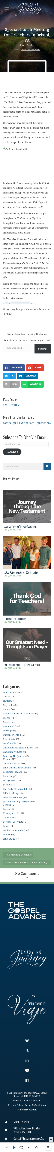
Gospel (6, 696)
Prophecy (8, 722)
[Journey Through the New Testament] (27, 511)
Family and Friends (13, 830)
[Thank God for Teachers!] (27, 603)
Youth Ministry (11, 692)
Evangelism (36, 50)
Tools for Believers (12, 797)
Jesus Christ (9, 739)
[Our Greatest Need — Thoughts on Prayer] (27, 649)
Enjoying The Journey (14, 756)
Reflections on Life (12, 772)
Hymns (6, 709)
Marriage (8, 730)
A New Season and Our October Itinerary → (27, 862)
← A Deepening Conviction (18, 855)
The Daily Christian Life (15, 789)
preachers (44, 423)
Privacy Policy (15, 1105)
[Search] (47, 466)
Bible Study (9, 839)
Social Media (9, 743)
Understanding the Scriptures (19, 713)
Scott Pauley (27, 45)
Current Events (26, 50)
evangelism (26, 423)
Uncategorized (10, 813)
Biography (8, 705)
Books (6, 826)
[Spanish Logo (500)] (27, 1008)
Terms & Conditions (35, 1105)
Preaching (8, 776)
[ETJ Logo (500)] (27, 959)
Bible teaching (10, 793)
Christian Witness (12, 752)
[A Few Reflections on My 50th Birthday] (27, 557)
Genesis (7, 805)
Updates (7, 759)
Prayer (6, 718)
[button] (6, 9)
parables (7, 784)
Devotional (8, 726)
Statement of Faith (27, 1109)
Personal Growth (12, 822)
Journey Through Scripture (17, 801)
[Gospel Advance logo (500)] (27, 910)
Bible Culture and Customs (17, 767)
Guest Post (8, 817)
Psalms (6, 809)
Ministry (7, 701)
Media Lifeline (33, 1100)
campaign (9, 423)
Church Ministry (12, 763)
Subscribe (42, 348)
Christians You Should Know (18, 747)
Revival (7, 834)
